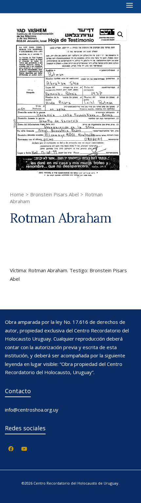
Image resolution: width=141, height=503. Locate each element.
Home (17, 194)
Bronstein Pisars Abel (54, 194)
